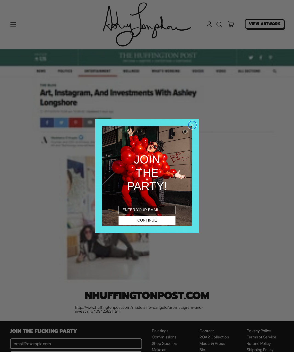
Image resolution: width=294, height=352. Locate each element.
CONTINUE (147, 220)
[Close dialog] (192, 125)
